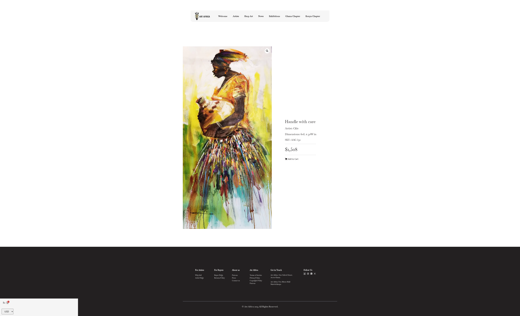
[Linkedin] (311, 274)
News (261, 16)
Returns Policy (219, 278)
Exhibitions (274, 16)
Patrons (235, 275)
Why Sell (198, 275)
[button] (267, 51)
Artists (236, 16)
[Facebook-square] (305, 274)
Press (234, 278)
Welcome (222, 16)
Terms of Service (256, 275)
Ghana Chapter (292, 16)
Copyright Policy (256, 281)
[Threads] (315, 274)
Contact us (236, 281)
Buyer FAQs (218, 275)
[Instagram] (308, 274)
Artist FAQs (199, 278)
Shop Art (248, 16)
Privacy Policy (255, 278)
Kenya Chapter (313, 16)
